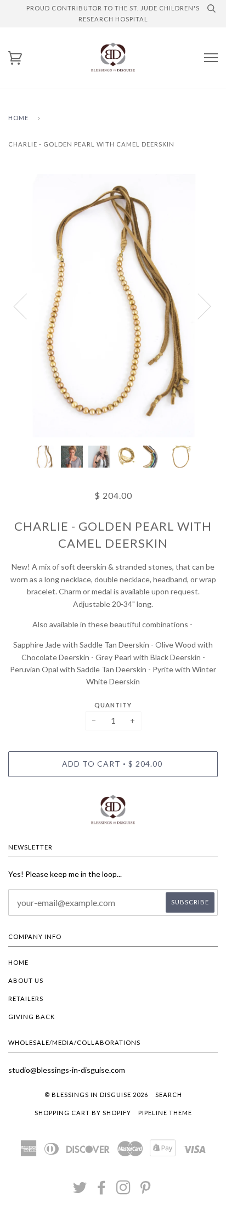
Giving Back (31, 1016)
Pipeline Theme (165, 1112)
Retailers (25, 998)
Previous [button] (27, 306)
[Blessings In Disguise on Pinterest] (145, 1190)
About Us (25, 980)
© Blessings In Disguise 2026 (96, 1094)
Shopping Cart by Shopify (83, 1112)
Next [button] (198, 306)
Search (168, 1094)
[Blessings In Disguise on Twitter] (80, 1190)
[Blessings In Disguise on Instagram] (123, 1190)
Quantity (113, 704)
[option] (113, 305)
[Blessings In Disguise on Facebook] (101, 1190)
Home (18, 117)
